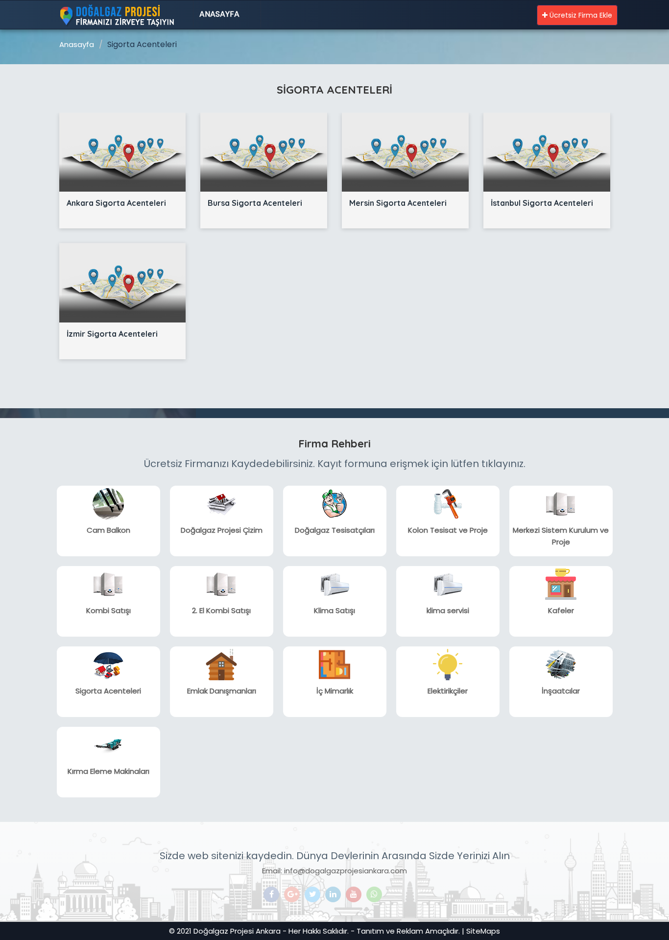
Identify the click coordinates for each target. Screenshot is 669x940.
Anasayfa (219, 14)
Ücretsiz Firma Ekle (580, 15)
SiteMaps (483, 931)
